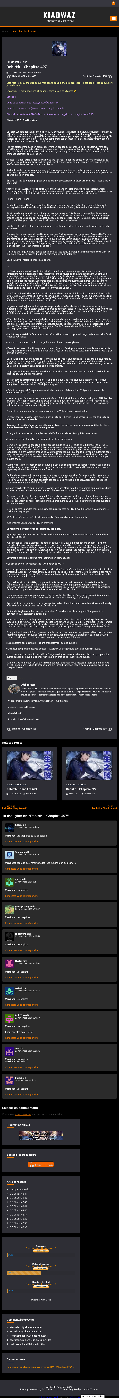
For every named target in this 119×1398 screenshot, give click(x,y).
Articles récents (25, 678)
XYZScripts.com (75, 1397)
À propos (12, 678)
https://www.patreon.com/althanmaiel (44, 108)
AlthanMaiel (35, 72)
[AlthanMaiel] (14, 693)
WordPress (48, 1389)
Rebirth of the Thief (17, 62)
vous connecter (23, 1114)
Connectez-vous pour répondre (21, 841)
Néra (12, 1331)
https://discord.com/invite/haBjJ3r (76, 114)
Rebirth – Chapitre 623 (22, 789)
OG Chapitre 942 (18, 1202)
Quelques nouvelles (20, 1189)
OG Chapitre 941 (18, 1206)
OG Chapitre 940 (18, 1210)
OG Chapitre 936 (18, 1227)
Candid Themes (90, 1389)
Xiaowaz (59, 15)
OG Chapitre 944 (18, 1193)
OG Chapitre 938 (18, 1219)
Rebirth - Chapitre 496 (24, 76)
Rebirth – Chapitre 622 (81, 789)
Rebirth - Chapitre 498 (95, 76)
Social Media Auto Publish (48, 1397)
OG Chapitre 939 (18, 1214)
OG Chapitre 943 (18, 1198)
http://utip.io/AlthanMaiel (46, 102)
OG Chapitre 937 (18, 1223)
